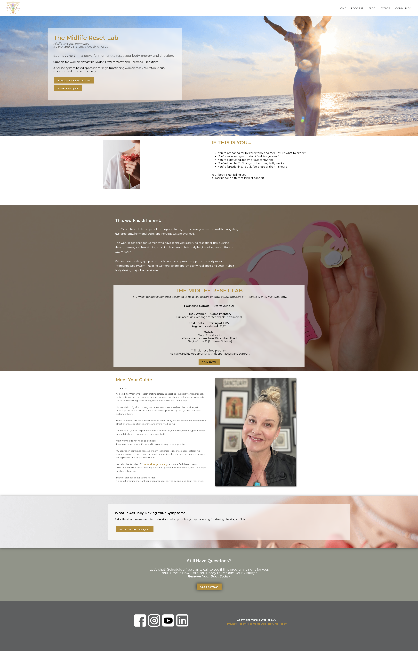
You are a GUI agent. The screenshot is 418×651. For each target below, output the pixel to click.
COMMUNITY (403, 8)
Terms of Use (257, 623)
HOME (342, 8)
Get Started (209, 586)
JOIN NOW (209, 362)
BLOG (372, 8)
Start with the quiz (134, 529)
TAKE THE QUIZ (68, 88)
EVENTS (385, 8)
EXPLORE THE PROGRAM (74, 80)
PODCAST (357, 8)
